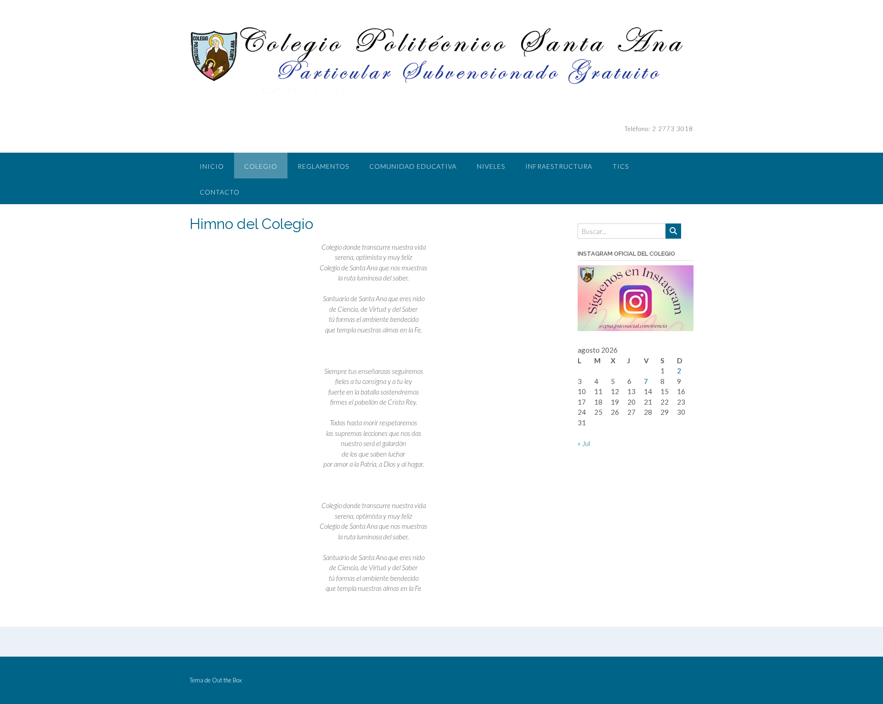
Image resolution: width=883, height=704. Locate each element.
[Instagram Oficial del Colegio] (636, 328)
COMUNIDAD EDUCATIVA (413, 166)
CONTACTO (220, 192)
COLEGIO (260, 166)
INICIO (212, 166)
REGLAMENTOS (323, 166)
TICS (621, 166)
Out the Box (227, 680)
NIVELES (491, 166)
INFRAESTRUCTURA (558, 166)
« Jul (584, 443)
